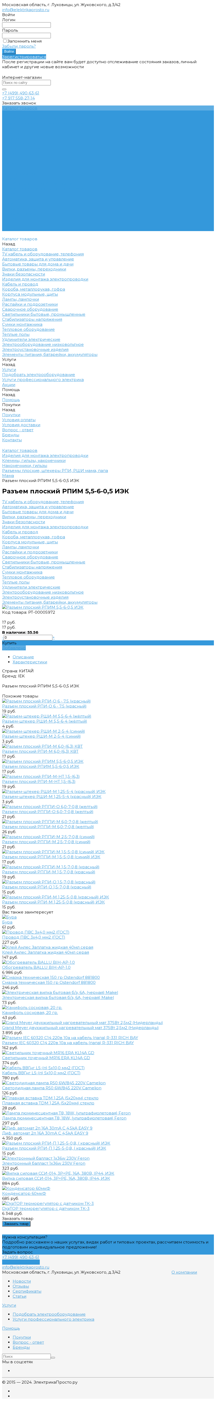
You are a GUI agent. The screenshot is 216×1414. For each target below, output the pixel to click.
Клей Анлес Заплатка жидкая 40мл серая (45, 952)
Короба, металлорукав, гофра (33, 536)
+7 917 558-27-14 (18, 97)
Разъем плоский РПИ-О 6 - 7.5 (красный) (44, 706)
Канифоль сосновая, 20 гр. (30, 1012)
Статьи (19, 1296)
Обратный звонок (21, 1262)
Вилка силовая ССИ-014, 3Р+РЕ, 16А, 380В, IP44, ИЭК (56, 1178)
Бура (7, 922)
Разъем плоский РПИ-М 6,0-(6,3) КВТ (40, 751)
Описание (23, 656)
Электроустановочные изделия (35, 597)
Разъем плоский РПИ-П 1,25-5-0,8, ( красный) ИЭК (54, 1148)
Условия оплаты (19, 143)
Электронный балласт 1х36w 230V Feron (43, 1163)
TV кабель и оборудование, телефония (43, 501)
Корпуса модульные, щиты (30, 541)
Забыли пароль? (19, 46)
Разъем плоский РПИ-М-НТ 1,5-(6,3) (39, 781)
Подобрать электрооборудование (38, 118)
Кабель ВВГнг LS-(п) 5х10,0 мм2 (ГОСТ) (41, 1072)
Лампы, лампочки (20, 546)
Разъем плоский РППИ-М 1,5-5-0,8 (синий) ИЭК (51, 856)
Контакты (12, 228)
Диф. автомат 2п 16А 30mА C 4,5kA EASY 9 (45, 1133)
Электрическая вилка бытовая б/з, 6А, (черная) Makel (58, 997)
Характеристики (30, 661)
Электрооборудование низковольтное (43, 592)
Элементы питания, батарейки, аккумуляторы (49, 602)
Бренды (10, 158)
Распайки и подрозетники (30, 551)
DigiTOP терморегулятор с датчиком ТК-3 (46, 1208)
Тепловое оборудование (28, 577)
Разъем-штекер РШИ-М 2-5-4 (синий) (41, 736)
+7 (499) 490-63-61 (20, 92)
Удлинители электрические (31, 587)
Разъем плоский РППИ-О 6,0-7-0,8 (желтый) (48, 811)
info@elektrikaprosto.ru (25, 9)
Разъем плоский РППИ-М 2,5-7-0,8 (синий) (46, 841)
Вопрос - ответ (17, 153)
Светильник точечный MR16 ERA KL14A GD (46, 1057)
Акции (8, 193)
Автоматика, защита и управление (38, 506)
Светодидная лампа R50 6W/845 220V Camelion (51, 1087)
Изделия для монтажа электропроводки (45, 526)
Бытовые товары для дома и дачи (37, 511)
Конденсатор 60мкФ (24, 1193)
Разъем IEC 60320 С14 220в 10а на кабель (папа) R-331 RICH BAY (68, 1042)
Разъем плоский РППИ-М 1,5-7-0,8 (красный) (48, 871)
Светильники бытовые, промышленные (43, 561)
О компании (184, 1272)
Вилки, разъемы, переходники (34, 516)
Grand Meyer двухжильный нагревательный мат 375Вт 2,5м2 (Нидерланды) (80, 1027)
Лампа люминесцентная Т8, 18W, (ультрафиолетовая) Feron (64, 1118)
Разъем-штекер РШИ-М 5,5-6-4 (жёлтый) (44, 721)
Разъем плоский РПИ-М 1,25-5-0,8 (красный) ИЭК (53, 902)
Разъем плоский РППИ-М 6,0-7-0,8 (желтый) (48, 826)
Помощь (11, 198)
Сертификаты (27, 1291)
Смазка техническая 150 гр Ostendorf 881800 (49, 982)
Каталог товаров (19, 173)
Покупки (11, 138)
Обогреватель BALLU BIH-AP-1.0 (36, 967)
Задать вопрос (17, 1252)
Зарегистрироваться (24, 56)
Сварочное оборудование (30, 556)
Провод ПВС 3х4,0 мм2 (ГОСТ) (33, 937)
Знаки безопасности (23, 521)
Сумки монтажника (22, 572)
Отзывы (21, 1286)
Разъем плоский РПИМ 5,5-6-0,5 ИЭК (40, 766)
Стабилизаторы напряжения (32, 567)
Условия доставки (21, 148)
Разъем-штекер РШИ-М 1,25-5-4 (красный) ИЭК (51, 796)
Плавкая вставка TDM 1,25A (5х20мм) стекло (48, 1102)
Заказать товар (16, 1224)
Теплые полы (16, 582)
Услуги (9, 178)
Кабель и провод (20, 531)
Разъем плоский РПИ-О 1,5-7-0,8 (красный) (46, 886)
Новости (22, 1281)
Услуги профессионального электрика (43, 123)
